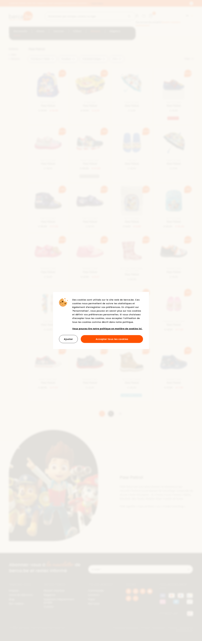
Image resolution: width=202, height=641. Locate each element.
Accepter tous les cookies (112, 339)
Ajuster (68, 339)
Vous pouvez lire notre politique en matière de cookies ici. (107, 328)
